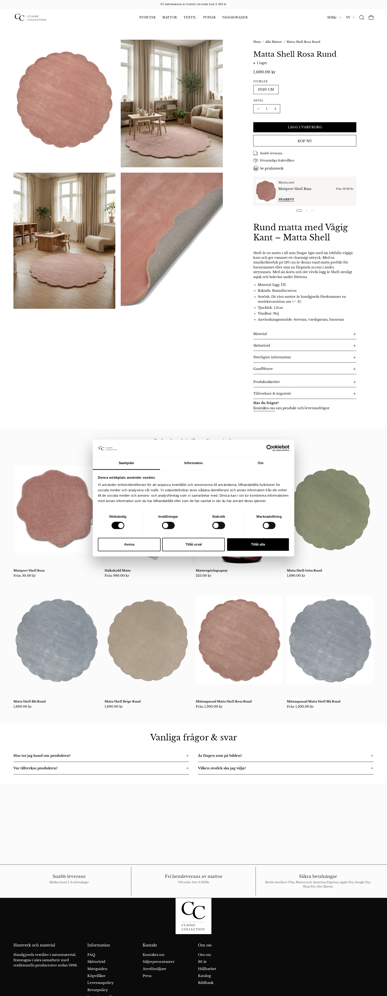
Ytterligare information (272, 357)
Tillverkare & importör (272, 394)
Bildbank (205, 983)
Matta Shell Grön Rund (304, 570)
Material (260, 334)
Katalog (204, 976)
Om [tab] (260, 463)
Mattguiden (97, 969)
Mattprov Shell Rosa (294, 189)
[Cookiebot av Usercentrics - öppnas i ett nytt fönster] (269, 448)
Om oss (205, 945)
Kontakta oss (264, 408)
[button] (361, 17)
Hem (257, 42)
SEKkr (332, 17)
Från (24, 575)
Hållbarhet (207, 969)
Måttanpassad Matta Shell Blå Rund (313, 701)
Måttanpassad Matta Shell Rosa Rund (224, 701)
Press (147, 976)
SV (348, 17)
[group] (193, 4)
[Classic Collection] (35, 17)
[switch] (168, 525)
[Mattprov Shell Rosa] (266, 191)
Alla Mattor (273, 42)
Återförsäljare (154, 969)
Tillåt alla (258, 544)
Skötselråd (261, 346)
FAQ (91, 955)
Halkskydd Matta (118, 570)
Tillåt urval (193, 544)
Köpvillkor (96, 976)
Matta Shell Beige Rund (123, 701)
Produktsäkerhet (266, 382)
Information (98, 945)
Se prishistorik (272, 168)
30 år (202, 961)
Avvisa (129, 544)
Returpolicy (97, 990)
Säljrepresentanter (158, 961)
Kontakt (150, 945)
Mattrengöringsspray (212, 570)
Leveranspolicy (100, 983)
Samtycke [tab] (126, 463)
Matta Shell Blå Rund (29, 701)
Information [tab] (193, 463)
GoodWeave (263, 369)
